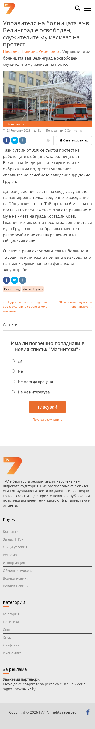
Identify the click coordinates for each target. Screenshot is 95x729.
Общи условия (15, 547)
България (11, 614)
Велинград (12, 289)
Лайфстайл (12, 645)
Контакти (11, 531)
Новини (27, 52)
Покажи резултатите (47, 419)
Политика (11, 621)
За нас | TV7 (13, 539)
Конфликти (48, 52)
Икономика (12, 653)
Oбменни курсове (18, 570)
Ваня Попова (47, 131)
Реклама (10, 555)
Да (20, 361)
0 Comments (73, 131)
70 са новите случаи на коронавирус (75, 304)
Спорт (8, 637)
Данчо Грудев (33, 289)
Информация (14, 562)
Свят (7, 629)
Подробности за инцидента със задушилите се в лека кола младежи (25, 306)
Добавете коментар (74, 140)
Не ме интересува (34, 391)
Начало (10, 52)
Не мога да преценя (35, 381)
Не (20, 371)
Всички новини (16, 578)
